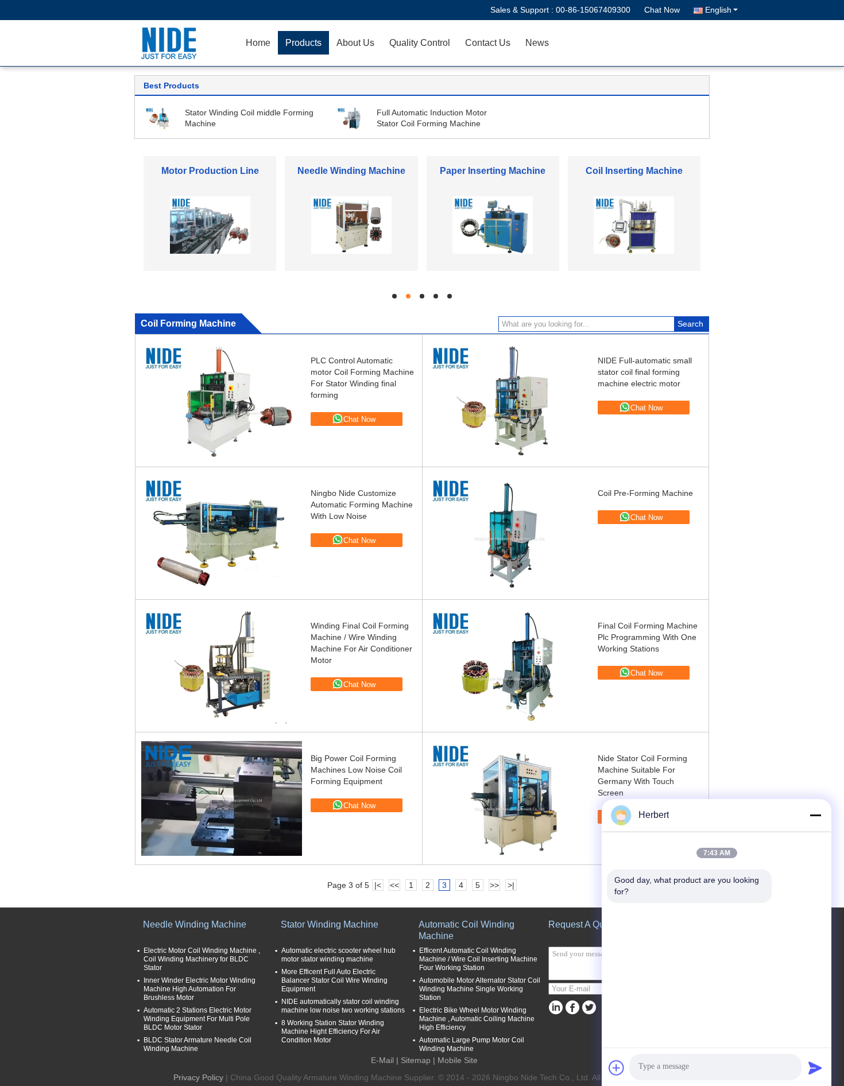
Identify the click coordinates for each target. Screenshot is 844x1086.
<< (394, 885)
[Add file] (617, 1067)
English (718, 9)
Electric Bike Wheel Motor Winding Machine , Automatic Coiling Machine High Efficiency (477, 1018)
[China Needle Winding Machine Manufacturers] (351, 224)
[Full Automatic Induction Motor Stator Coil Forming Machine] (352, 117)
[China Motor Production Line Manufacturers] (210, 224)
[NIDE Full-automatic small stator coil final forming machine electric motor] (508, 400)
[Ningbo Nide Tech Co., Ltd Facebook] (572, 1007)
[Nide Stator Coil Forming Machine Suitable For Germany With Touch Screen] (508, 798)
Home (258, 43)
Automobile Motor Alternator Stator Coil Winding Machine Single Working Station (479, 989)
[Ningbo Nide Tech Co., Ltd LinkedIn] (555, 1007)
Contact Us (487, 43)
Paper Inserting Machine (492, 171)
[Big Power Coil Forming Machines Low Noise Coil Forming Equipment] (221, 798)
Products (303, 43)
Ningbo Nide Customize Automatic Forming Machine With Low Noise (362, 504)
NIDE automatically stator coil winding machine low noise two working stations (343, 1006)
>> (494, 885)
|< (377, 885)
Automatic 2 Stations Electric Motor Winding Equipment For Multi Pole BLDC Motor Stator (197, 1018)
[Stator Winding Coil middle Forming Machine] (160, 117)
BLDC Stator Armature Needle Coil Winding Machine (197, 1044)
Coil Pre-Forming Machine (645, 493)
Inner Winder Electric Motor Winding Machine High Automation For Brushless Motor (199, 989)
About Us (355, 43)
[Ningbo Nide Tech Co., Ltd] (172, 43)
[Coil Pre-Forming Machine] (508, 533)
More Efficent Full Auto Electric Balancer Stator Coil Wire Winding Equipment (334, 980)
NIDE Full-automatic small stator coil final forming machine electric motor (645, 372)
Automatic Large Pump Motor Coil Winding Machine (471, 1044)
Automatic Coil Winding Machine (466, 930)
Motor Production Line (210, 171)
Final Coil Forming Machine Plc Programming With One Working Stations (648, 637)
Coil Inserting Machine (634, 171)
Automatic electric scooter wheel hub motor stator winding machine (338, 955)
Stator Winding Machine (329, 924)
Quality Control (419, 43)
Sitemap (416, 1060)
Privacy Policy (198, 1077)
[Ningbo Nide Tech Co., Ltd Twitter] (589, 1007)
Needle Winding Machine (351, 171)
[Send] (815, 1067)
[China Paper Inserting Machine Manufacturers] (492, 224)
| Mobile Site (455, 1060)
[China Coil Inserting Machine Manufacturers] (634, 224)
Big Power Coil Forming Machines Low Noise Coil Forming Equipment (356, 770)
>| (511, 885)
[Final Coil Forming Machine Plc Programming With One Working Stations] (508, 665)
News (537, 43)
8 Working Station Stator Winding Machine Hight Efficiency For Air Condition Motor (332, 1031)
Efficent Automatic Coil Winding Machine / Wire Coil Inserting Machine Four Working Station (478, 959)
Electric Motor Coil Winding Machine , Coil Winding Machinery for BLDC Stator (202, 959)
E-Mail (382, 1060)
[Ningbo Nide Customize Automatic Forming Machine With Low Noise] (221, 533)
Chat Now (662, 9)
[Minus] (815, 815)
